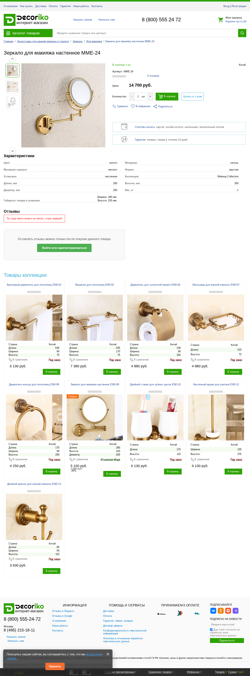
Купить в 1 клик (192, 96)
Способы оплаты (145, 127)
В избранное (143, 106)
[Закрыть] (108, 654)
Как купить (26, 6)
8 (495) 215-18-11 (19, 630)
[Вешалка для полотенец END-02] (95, 317)
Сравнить (122, 106)
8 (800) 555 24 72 (161, 19)
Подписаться (227, 640)
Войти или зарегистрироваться (64, 247)
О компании (11, 6)
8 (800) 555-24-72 (22, 619)
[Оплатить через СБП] (180, 613)
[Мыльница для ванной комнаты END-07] (216, 317)
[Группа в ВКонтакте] (213, 613)
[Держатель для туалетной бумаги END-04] (155, 317)
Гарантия (65, 6)
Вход (226, 6)
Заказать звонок (81, 19)
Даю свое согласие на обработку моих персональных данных (225, 632)
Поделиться (165, 106)
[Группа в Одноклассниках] (220, 613)
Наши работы (81, 6)
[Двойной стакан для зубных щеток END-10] (155, 416)
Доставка (40, 6)
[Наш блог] (228, 613)
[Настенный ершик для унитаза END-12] (216, 416)
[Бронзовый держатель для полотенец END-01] (34, 317)
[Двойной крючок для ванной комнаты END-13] (34, 516)
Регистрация (239, 6)
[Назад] (12, 59)
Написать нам (106, 19)
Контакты (96, 6)
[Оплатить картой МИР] (197, 613)
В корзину (170, 96)
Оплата (53, 6)
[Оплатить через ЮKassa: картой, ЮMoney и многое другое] (163, 613)
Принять (55, 666)
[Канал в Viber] (235, 613)
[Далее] (12, 151)
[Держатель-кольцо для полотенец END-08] (34, 416)
